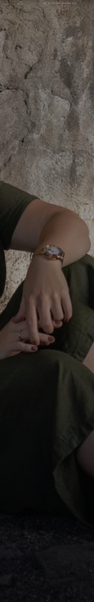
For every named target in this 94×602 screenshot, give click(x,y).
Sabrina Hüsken (47, 268)
